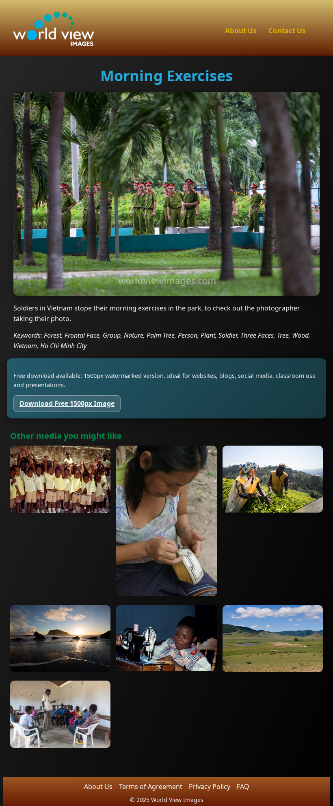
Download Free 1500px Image (67, 403)
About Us (240, 30)
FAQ (243, 786)
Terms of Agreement (150, 786)
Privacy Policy (209, 786)
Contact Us (286, 30)
